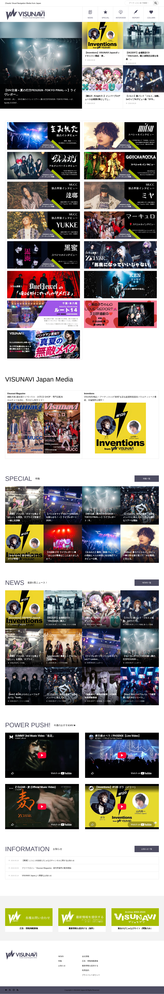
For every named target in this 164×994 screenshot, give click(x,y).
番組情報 (23, 624)
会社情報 (85, 956)
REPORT (136, 18)
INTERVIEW (121, 18)
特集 (60, 961)
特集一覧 (146, 479)
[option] (41, 65)
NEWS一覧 (146, 583)
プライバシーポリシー (91, 975)
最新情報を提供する (90, 966)
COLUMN (151, 18)
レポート (100, 663)
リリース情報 (71, 624)
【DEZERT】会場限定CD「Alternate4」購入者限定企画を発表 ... (142, 56)
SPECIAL (105, 18)
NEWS (90, 18)
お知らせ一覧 (146, 849)
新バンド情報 (148, 624)
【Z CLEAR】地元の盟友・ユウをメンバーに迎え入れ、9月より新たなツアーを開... (40, 92)
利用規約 (85, 970)
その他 (22, 663)
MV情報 (99, 624)
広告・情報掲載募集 (90, 961)
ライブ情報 (62, 624)
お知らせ (61, 966)
